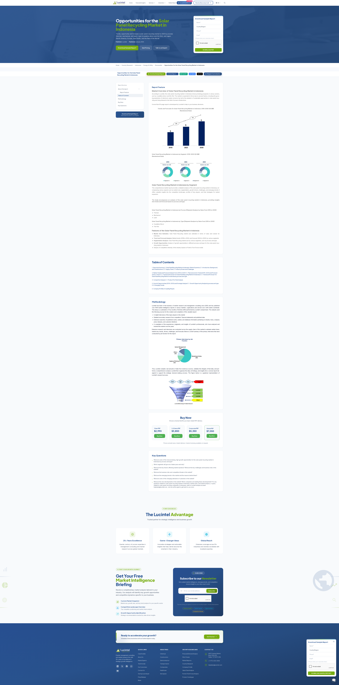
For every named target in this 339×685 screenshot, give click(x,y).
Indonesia (138, 65)
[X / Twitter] (122, 666)
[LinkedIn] (117, 666)
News (139, 680)
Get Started (211, 636)
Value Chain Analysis (188, 670)
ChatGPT (184, 74)
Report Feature (124, 92)
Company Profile (187, 667)
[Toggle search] (224, 2)
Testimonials (141, 664)
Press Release (142, 677)
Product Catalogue (188, 677)
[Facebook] (127, 666)
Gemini (193, 74)
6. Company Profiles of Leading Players (163, 288)
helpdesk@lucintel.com (215, 665)
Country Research (127, 65)
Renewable (158, 65)
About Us (140, 657)
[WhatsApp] (131, 666)
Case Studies (142, 654)
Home (117, 65)
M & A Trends (186, 657)
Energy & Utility (148, 65)
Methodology (122, 99)
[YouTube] (117, 671)
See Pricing (146, 48)
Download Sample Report (127, 48)
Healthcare (163, 670)
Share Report (172, 74)
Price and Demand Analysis (190, 654)
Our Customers (142, 667)
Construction (164, 657)
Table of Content (123, 95)
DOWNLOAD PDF (208, 50)
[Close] (334, 641)
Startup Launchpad (143, 673)
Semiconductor (164, 660)
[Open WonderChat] (334, 680)
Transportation (164, 664)
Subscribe (211, 591)
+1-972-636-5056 (214, 661)
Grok (200, 74)
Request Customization (213, 74)
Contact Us (141, 670)
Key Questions (122, 105)
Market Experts (142, 660)
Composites (164, 667)
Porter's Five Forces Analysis (190, 673)
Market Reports (186, 660)
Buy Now (120, 102)
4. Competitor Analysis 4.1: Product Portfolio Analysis (167, 280)
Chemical (163, 654)
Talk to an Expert (161, 48)
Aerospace (163, 673)
